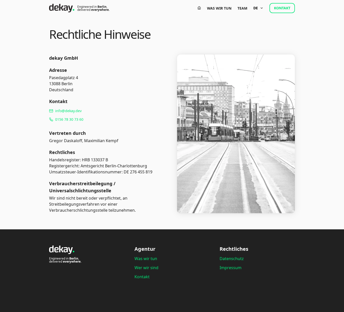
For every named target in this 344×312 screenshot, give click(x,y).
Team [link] (242, 8)
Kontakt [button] (282, 8)
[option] (105, 111)
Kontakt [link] (142, 276)
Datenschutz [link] (232, 258)
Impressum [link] (231, 267)
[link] (199, 8)
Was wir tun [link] (219, 8)
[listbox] (105, 115)
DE (255, 8)
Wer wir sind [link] (146, 267)
